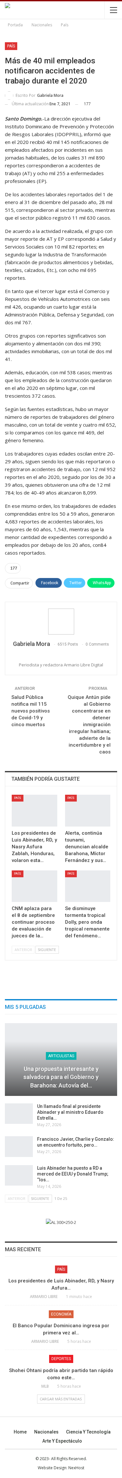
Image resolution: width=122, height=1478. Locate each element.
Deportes (61, 1358)
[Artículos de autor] (61, 622)
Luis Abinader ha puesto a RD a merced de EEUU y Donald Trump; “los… (72, 1173)
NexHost (76, 1468)
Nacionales (46, 1431)
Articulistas (61, 1056)
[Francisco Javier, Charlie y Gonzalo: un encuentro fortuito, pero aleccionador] (19, 1146)
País (11, 46)
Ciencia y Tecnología (88, 1431)
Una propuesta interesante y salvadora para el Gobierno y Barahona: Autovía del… (61, 1076)
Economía (61, 1314)
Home (20, 1431)
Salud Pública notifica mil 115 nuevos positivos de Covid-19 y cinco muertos (30, 710)
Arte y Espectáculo (62, 1441)
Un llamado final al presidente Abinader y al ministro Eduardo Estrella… (70, 1112)
